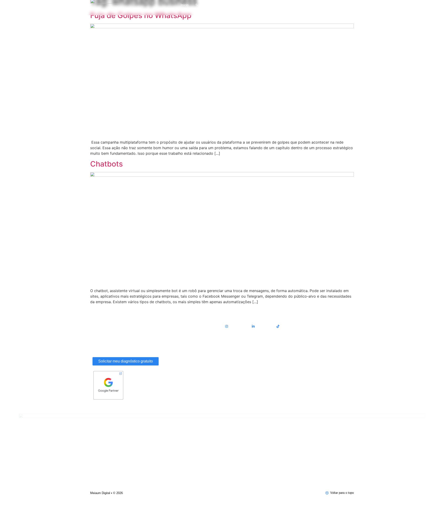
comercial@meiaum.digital (242, 348)
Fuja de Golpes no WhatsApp (140, 15)
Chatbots (106, 163)
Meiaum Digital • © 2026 (106, 493)
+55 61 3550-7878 (237, 361)
